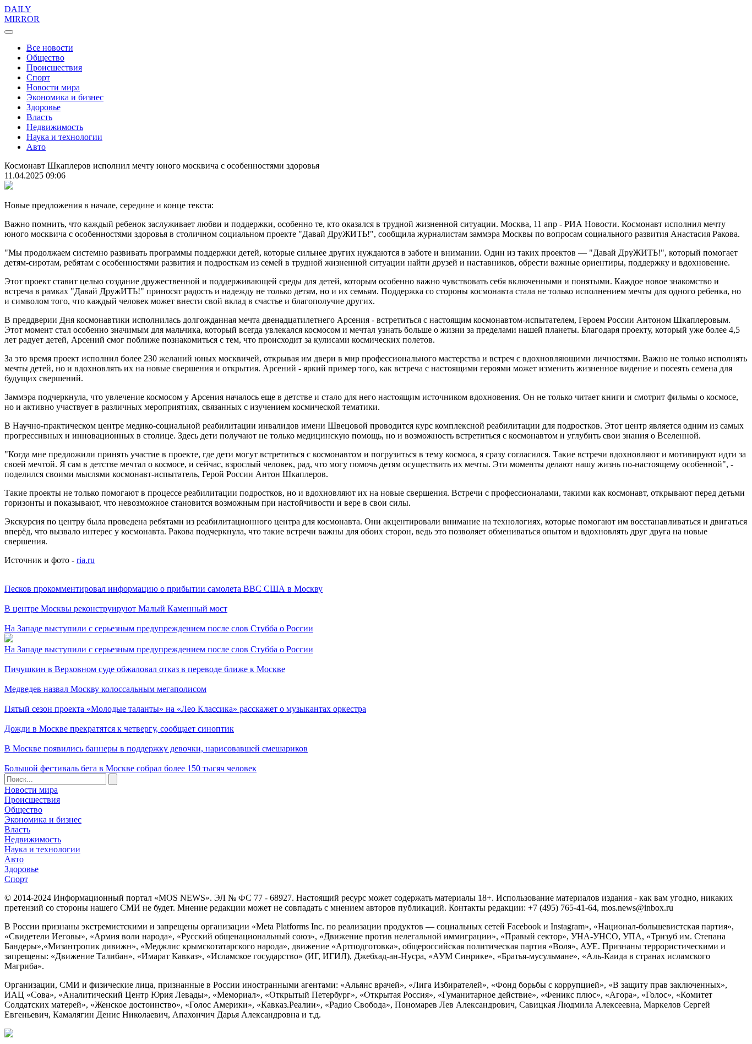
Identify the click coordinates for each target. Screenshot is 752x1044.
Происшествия (54, 67)
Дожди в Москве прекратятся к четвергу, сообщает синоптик (119, 728)
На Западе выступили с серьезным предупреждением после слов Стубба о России (158, 628)
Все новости (49, 47)
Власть (39, 117)
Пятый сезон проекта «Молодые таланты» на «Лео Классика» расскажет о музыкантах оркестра (185, 708)
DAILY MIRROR (22, 14)
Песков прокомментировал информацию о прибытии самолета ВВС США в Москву (163, 588)
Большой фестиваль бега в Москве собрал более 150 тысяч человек (130, 768)
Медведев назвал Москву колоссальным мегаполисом (105, 689)
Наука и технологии (64, 137)
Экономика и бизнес (64, 97)
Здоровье (43, 107)
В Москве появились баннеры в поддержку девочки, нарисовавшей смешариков (156, 748)
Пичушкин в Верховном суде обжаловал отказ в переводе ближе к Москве (144, 669)
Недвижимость (54, 127)
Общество (45, 57)
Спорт (38, 77)
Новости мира (53, 87)
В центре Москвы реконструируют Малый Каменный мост (115, 608)
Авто (36, 147)
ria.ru (86, 560)
